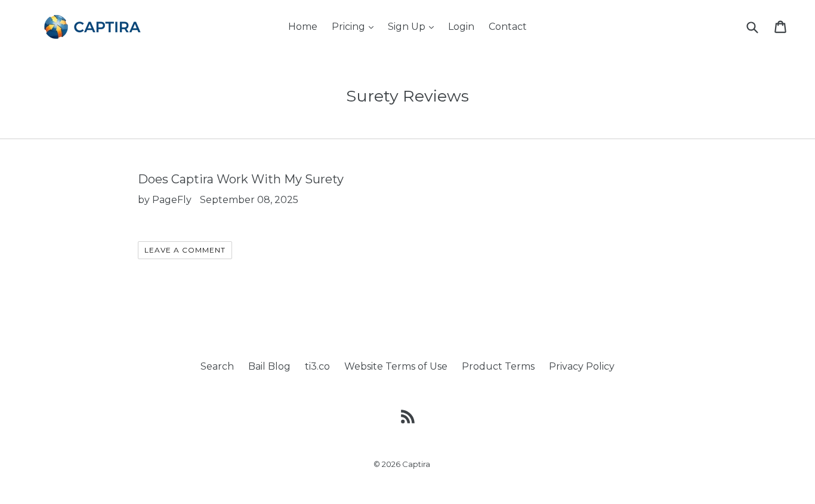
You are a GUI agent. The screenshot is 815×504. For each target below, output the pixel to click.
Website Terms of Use (395, 366)
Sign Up (414, 26)
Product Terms (498, 366)
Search (217, 366)
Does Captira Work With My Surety (241, 179)
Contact (508, 26)
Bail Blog (269, 366)
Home (302, 26)
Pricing (355, 26)
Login (461, 26)
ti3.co (317, 366)
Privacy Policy (582, 366)
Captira (416, 464)
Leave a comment (184, 249)
